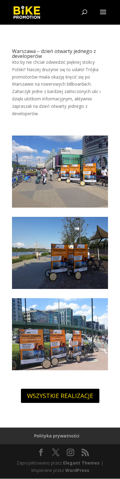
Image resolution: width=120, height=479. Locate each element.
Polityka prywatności (56, 436)
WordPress (77, 470)
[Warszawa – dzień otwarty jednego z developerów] (60, 207)
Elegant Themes (81, 463)
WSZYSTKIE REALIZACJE (60, 396)
